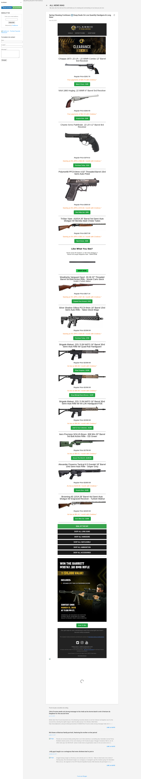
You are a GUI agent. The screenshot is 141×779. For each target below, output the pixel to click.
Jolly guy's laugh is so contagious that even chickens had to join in (71, 751)
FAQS (91, 646)
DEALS (71, 33)
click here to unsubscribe (89, 649)
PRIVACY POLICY (75, 646)
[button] (114, 15)
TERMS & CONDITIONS (85, 646)
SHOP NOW (92, 33)
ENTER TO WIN (80, 33)
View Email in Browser (82, 655)
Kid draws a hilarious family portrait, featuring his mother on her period (73, 732)
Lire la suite (111, 727)
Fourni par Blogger (82, 776)
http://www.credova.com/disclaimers (96, 636)
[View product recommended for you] (82, 260)
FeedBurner (15, 25)
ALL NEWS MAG (57, 5)
